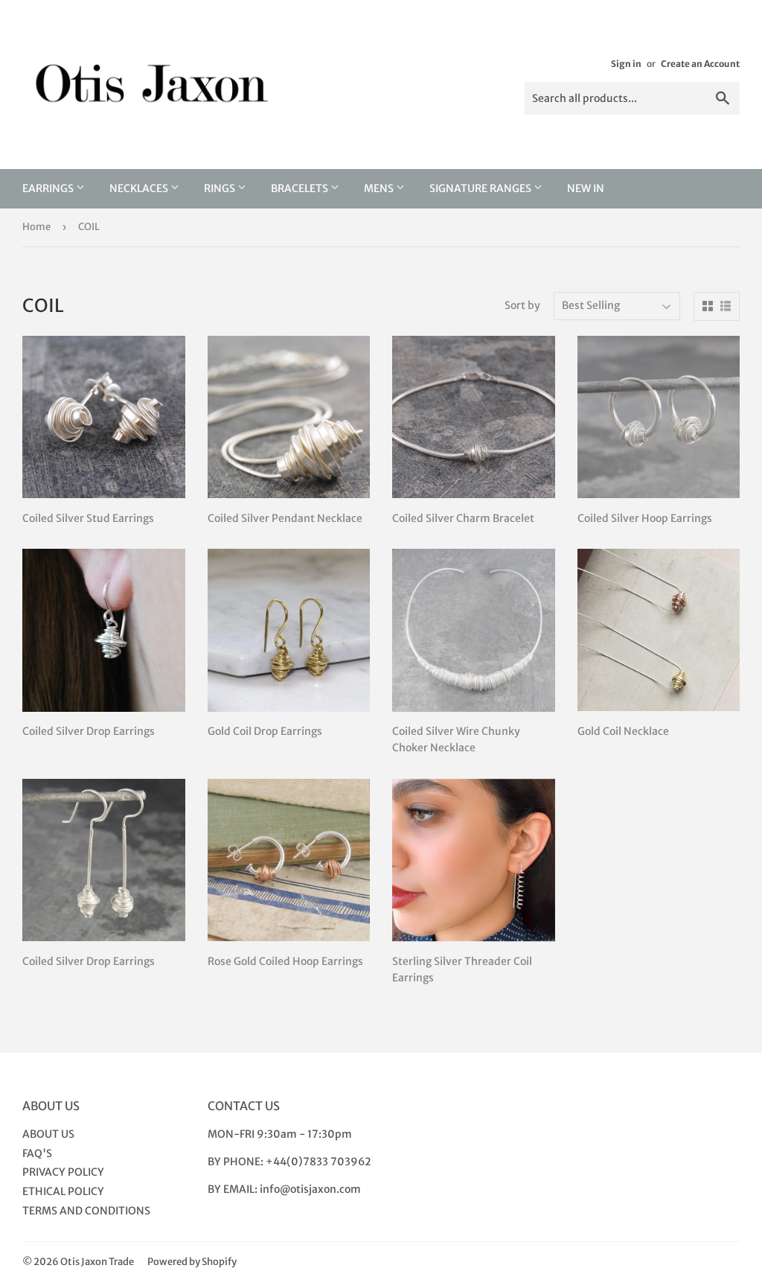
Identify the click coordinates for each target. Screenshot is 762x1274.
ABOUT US (48, 1134)
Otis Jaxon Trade (97, 1261)
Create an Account (700, 63)
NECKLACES (139, 188)
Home (36, 226)
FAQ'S (37, 1153)
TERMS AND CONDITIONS (86, 1210)
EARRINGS (49, 188)
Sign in (626, 63)
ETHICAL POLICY (63, 1191)
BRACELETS (300, 188)
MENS (380, 188)
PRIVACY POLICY (63, 1172)
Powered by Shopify (192, 1261)
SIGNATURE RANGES (481, 188)
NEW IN (585, 188)
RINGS (220, 188)
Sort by (522, 305)
